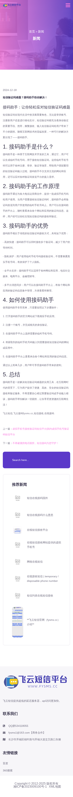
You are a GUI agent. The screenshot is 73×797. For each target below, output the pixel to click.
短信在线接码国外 (37, 498)
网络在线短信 (35, 561)
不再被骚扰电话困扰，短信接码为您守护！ (36, 443)
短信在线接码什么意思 (40, 514)
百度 (5, 763)
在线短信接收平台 (37, 529)
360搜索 (8, 770)
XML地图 (55, 786)
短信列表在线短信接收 (40, 595)
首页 (32, 31)
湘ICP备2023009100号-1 (30, 786)
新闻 (41, 31)
